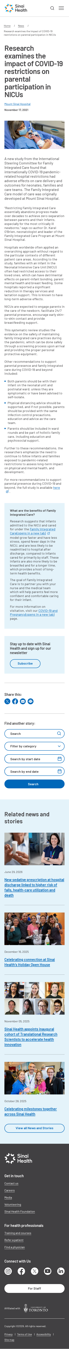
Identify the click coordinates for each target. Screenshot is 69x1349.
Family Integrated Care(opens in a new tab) (32, 531)
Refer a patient (14, 1240)
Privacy (8, 1334)
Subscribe (25, 663)
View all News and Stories (34, 1128)
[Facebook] (15, 701)
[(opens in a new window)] (36, 1308)
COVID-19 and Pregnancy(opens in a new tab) (34, 612)
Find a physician (14, 1247)
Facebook (21, 1271)
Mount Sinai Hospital (17, 104)
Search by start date (25, 759)
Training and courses (17, 1233)
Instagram (8, 1271)
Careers (9, 1190)
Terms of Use (24, 1334)
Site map (9, 1339)
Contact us (11, 1183)
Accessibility (43, 1334)
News (21, 25)
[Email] (23, 701)
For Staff (34, 1288)
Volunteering (12, 1204)
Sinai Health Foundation (19, 1211)
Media (8, 1197)
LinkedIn (61, 1271)
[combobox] (34, 746)
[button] (52, 8)
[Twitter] (7, 701)
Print (30, 701)
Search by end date (24, 771)
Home (7, 25)
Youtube (47, 1271)
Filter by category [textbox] (23, 746)
